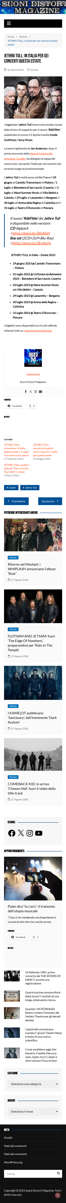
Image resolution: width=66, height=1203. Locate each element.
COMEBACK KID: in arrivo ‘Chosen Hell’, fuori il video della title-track (31, 788)
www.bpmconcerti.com (38, 330)
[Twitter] (30, 392)
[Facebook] (25, 392)
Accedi (8, 1137)
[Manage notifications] (58, 1195)
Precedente (18, 501)
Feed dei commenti (15, 1154)
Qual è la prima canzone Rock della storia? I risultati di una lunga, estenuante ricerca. (42, 996)
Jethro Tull (31, 487)
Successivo (48, 501)
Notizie (34, 69)
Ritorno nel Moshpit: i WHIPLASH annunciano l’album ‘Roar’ (32, 568)
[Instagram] (35, 392)
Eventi (12, 487)
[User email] (40, 392)
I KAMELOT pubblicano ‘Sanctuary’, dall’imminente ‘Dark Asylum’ (32, 717)
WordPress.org (13, 1162)
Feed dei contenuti (15, 1145)
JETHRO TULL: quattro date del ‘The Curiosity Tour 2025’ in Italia (16, 468)
